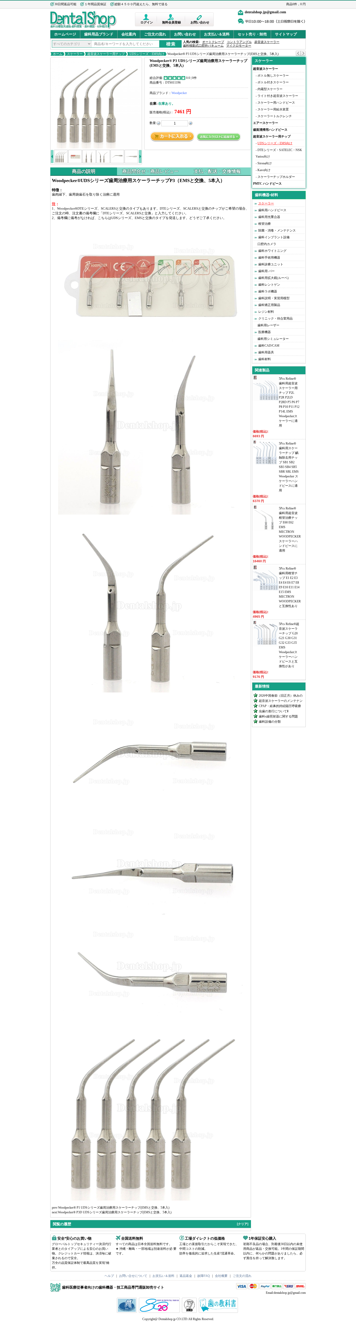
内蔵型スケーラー (270, 89)
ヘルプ (109, 1276)
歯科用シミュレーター (273, 339)
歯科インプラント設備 (274, 237)
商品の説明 (83, 171)
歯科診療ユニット (270, 264)
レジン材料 (266, 312)
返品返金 (186, 1276)
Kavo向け (264, 170)
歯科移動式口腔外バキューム (203, 45)
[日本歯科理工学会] (190, 1312)
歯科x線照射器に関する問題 (278, 716)
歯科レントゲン (269, 284)
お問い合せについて (133, 1276)
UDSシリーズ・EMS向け (147, 54)
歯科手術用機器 (269, 257)
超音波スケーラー (266, 42)
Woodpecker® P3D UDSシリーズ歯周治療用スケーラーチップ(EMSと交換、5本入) (114, 1212)
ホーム (57, 54)
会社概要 (221, 1276)
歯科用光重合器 (269, 217)
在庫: (153, 103)
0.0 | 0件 (191, 78)
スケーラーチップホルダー (276, 177)
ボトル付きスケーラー (273, 82)
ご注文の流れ (155, 34)
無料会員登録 (171, 22)
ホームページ (65, 34)
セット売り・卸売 (252, 34)
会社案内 (128, 34)
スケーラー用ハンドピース (276, 102)
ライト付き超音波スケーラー (277, 96)
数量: (153, 123)
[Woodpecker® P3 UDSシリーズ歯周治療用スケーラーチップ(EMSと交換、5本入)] (96, 102)
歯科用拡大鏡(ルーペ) (273, 278)
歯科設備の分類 (270, 721)
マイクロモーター (238, 45)
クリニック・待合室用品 (275, 318)
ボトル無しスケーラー (273, 75)
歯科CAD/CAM (268, 345)
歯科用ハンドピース (272, 210)
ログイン (146, 22)
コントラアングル (239, 42)
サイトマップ (286, 34)
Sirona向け (264, 163)
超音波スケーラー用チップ (106, 54)
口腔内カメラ (266, 244)
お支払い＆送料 (217, 34)
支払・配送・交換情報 (217, 171)
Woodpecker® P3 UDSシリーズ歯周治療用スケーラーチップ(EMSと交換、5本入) (223, 54)
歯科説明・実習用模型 (274, 298)
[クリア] (242, 1224)
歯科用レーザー (268, 325)
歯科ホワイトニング (272, 251)
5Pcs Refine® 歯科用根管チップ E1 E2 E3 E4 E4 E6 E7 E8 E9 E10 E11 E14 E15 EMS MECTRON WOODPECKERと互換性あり (290, 587)
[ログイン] (146, 17)
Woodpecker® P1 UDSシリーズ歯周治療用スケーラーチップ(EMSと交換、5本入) (113, 1207)
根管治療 (264, 224)
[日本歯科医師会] (160, 1312)
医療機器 (264, 332)
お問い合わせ (200, 22)
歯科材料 (264, 359)
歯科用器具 (266, 352)
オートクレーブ (213, 42)
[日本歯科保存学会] (127, 1312)
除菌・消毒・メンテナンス (277, 230)
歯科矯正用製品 (269, 305)
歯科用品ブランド (98, 34)
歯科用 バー (266, 271)
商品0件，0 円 (296, 4)
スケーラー (75, 54)
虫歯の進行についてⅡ (274, 711)
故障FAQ (203, 1276)
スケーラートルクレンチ (274, 116)
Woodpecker (179, 93)
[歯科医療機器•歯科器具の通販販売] (83, 28)
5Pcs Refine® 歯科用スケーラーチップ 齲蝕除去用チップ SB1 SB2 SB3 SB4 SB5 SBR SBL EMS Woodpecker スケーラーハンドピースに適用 (289, 467)
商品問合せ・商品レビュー (150, 171)
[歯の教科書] (219, 1312)
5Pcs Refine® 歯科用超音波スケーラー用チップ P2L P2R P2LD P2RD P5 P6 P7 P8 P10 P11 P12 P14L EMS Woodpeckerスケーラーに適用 (289, 402)
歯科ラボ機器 (267, 291)
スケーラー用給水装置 (273, 109)
